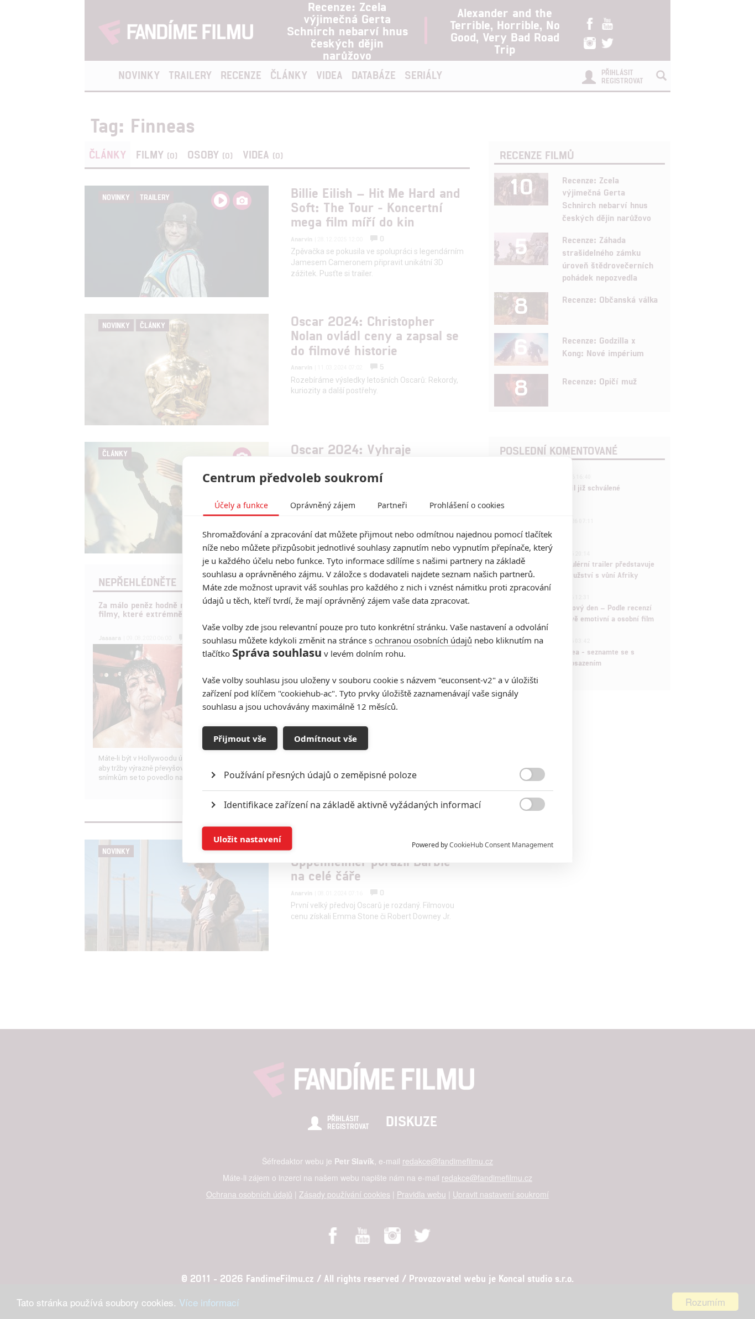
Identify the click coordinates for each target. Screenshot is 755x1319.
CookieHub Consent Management (501, 845)
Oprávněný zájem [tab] (322, 505)
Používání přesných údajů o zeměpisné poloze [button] (320, 775)
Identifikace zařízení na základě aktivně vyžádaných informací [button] (352, 805)
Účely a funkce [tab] (241, 505)
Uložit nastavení (247, 838)
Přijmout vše (239, 737)
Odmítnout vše (325, 737)
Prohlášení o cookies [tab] (467, 505)
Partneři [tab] (392, 505)
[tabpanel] (377, 749)
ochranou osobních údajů (423, 640)
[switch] (523, 833)
